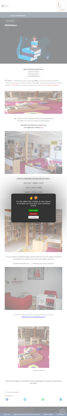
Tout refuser (33, 214)
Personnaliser (33, 217)
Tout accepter (33, 210)
